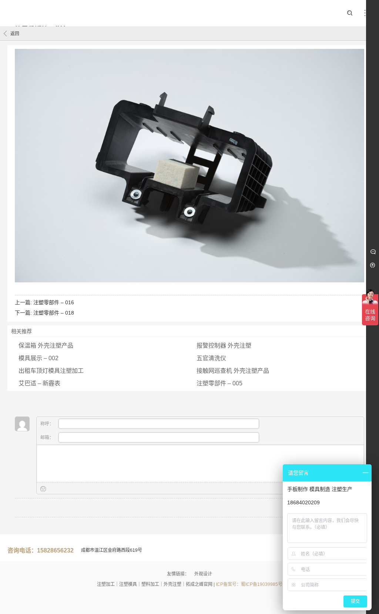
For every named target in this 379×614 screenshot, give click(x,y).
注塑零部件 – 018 (53, 313)
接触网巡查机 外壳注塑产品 (233, 371)
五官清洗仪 (211, 358)
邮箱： (47, 437)
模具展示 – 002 (38, 358)
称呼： (47, 424)
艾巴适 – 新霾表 (39, 383)
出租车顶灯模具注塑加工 (51, 371)
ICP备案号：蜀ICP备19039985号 (249, 584)
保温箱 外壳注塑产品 (46, 345)
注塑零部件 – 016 (53, 302)
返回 (14, 33)
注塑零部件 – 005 (219, 383)
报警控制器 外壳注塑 (224, 345)
